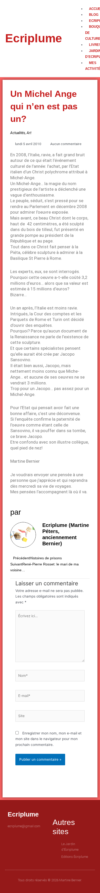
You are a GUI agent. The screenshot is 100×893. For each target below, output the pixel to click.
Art (29, 133)
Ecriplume (33, 38)
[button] (83, 3)
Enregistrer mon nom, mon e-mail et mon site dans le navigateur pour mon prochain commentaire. (48, 739)
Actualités (17, 133)
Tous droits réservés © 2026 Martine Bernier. (50, 880)
